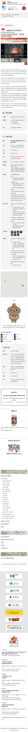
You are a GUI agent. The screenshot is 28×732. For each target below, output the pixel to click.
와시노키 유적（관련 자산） (8, 518)
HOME (2, 14)
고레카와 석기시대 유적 (7, 514)
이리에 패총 (4, 497)
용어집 (2, 527)
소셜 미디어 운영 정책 (21, 564)
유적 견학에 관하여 (5, 537)
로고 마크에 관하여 (5, 564)
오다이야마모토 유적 (6, 481)
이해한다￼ (8, 14)
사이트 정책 (13, 564)
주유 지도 (3, 545)
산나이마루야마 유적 (6, 491)
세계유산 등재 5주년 (5, 521)
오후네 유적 (4, 493)
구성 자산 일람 (15, 14)
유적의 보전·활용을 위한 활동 (7, 558)
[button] (2, 50)
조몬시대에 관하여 (5, 524)
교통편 (2, 542)
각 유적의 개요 (4, 548)
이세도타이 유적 (5, 501)
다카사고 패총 (5, 510)
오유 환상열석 (5, 503)
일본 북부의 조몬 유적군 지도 (7, 539)
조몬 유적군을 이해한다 (6, 476)
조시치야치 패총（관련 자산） (8, 516)
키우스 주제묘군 (5, 505)
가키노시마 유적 (5, 483)
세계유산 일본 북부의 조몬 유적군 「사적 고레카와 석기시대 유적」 (13, 428)
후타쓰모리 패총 (5, 489)
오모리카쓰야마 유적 (6, 508)
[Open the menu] (24, 8)
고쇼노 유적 (4, 495)
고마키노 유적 (5, 499)
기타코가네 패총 (5, 485)
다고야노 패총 (5, 487)
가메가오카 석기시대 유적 (7, 512)
